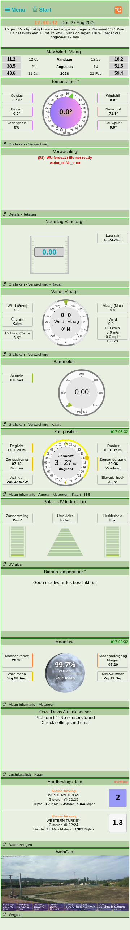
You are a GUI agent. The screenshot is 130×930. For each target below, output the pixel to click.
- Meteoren (60, 494)
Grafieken (15, 144)
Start (46, 9)
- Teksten (28, 214)
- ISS (86, 494)
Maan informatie (20, 494)
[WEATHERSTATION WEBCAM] (65, 882)
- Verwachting (37, 144)
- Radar (55, 284)
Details (13, 214)
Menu (19, 9)
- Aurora (42, 494)
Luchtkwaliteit (18, 775)
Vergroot (14, 915)
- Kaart (55, 424)
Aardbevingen (19, 845)
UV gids (14, 564)
